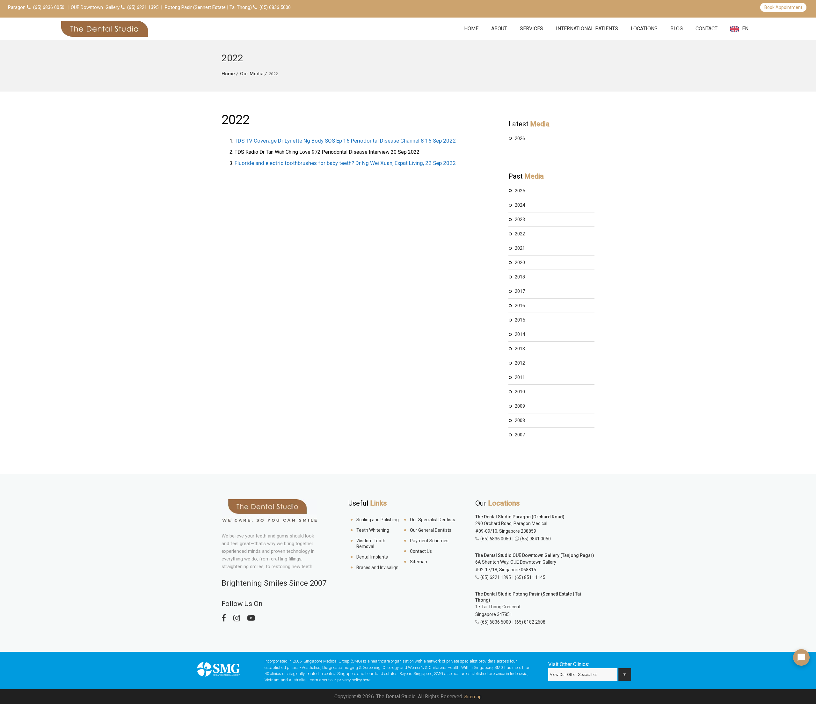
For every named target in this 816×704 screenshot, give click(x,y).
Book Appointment (783, 7)
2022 (520, 234)
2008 (520, 420)
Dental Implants (372, 556)
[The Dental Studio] (104, 29)
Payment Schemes (429, 540)
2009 (520, 406)
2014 (520, 334)
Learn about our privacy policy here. (339, 680)
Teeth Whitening (372, 530)
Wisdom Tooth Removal (370, 543)
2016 (520, 305)
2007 (520, 435)
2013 (520, 349)
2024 (520, 205)
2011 (520, 377)
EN (745, 29)
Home (471, 29)
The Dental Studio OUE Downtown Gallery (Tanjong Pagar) (534, 555)
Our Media (252, 74)
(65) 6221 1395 (142, 7)
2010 (520, 392)
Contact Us (421, 551)
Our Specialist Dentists (432, 519)
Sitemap (418, 561)
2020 (520, 262)
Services (531, 29)
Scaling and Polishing (377, 519)
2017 (520, 291)
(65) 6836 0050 (48, 7)
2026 (520, 138)
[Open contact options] (801, 657)
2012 (520, 363)
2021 (520, 248)
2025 (520, 191)
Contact (707, 29)
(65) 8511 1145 (530, 577)
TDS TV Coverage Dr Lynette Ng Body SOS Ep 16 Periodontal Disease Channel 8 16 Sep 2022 (345, 140)
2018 (520, 277)
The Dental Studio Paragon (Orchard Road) (520, 516)
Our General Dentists (430, 530)
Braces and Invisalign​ (377, 567)
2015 (520, 320)
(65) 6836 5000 (275, 7)
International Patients (587, 29)
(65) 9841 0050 (535, 538)
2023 (520, 219)
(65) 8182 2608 (530, 622)
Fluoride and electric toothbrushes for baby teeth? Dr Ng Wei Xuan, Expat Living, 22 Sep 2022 (345, 163)
